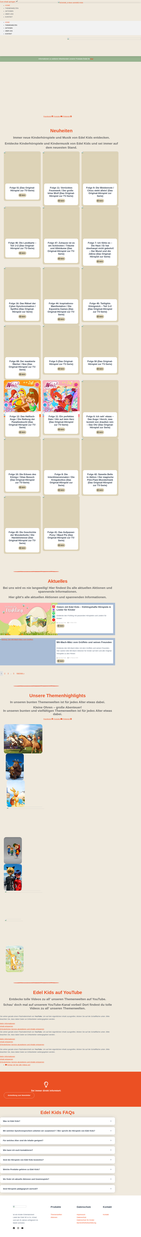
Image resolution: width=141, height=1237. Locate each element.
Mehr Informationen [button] (7, 1024)
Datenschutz (81, 1217)
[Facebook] (14, 1228)
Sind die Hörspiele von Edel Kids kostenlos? (23, 1160)
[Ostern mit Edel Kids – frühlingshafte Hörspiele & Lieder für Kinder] (29, 619)
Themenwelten (11, 25)
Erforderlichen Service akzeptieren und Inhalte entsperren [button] (22, 1029)
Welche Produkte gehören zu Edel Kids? (21, 1169)
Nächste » (20, 673)
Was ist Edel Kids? (11, 1121)
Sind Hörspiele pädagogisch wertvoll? (20, 1189)
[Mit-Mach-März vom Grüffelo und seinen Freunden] (16, 639)
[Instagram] (18, 1228)
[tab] (57, 1121)
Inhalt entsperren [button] (6, 1026)
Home (7, 22)
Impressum (81, 1215)
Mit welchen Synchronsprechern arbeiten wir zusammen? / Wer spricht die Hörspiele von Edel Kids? (49, 1131)
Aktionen (9, 28)
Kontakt (9, 17)
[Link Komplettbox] (22, 176)
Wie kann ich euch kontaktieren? (18, 1150)
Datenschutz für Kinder (85, 1220)
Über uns (9, 31)
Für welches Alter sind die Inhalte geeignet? (23, 1140)
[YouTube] (22, 1228)
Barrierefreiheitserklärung (86, 1223)
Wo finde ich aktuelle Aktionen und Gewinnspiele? (26, 1179)
